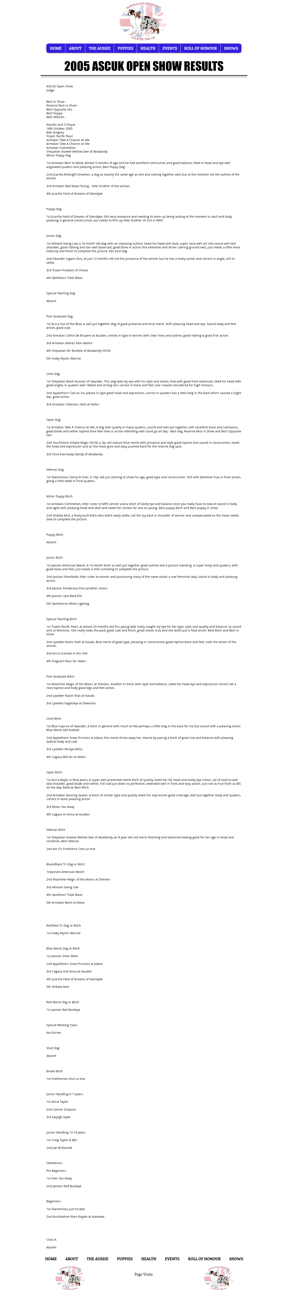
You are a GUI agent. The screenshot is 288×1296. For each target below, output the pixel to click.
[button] (230, 48)
